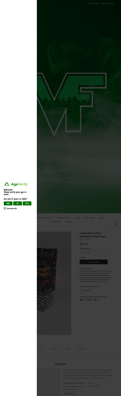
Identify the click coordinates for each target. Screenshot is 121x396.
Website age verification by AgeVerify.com (118, 395)
